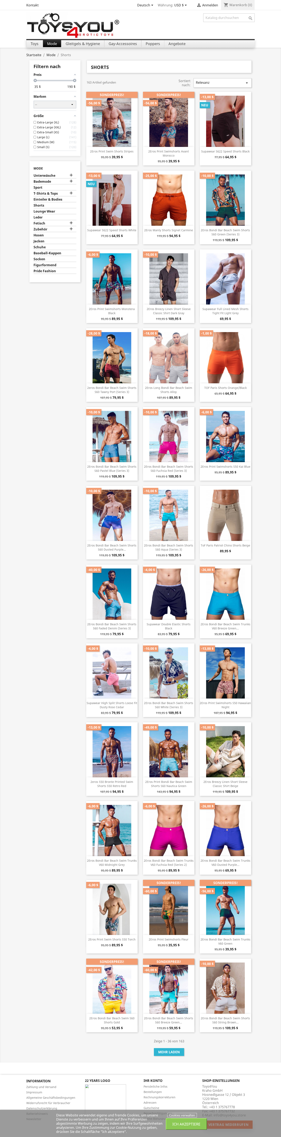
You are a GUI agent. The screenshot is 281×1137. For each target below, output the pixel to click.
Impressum (34, 1092)
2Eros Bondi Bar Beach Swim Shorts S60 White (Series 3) (168, 705)
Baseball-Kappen (47, 253)
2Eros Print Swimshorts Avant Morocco (168, 153)
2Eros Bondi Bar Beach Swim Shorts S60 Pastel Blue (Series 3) (111, 469)
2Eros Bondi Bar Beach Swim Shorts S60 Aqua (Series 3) (168, 547)
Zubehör (40, 229)
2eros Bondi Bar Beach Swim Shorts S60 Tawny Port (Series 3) (111, 390)
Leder (38, 217)
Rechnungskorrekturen (159, 1097)
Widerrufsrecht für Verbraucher (48, 1103)
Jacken (39, 241)
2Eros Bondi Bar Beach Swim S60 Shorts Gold (112, 1020)
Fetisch (39, 223)
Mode (38, 168)
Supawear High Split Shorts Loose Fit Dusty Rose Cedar (112, 705)
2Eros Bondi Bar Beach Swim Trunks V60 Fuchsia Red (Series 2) (169, 863)
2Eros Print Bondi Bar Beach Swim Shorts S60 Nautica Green (168, 784)
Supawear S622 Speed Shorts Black (225, 151)
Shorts (39, 205)
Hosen (39, 235)
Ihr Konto (153, 1080)
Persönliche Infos (155, 1086)
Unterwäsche (44, 175)
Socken (39, 259)
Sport (38, 187)
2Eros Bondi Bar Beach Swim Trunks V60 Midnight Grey (112, 863)
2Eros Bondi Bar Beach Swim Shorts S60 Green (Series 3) (225, 232)
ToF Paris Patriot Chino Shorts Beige (225, 545)
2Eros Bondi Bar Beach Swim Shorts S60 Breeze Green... (168, 1020)
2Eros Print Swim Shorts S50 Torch (112, 939)
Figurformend (45, 265)
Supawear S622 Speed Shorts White (111, 230)
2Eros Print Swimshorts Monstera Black (112, 311)
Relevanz (222, 82)
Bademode (42, 181)
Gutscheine (151, 1108)
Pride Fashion (45, 271)
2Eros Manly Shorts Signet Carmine (168, 230)
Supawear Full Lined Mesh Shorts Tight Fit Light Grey (225, 311)
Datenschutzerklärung (41, 1108)
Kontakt (32, 5)
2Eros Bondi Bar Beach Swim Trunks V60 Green (225, 941)
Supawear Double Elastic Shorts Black (168, 626)
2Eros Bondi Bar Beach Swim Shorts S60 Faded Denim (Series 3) (111, 626)
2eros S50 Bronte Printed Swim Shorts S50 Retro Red (112, 784)
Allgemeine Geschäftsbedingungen (50, 1098)
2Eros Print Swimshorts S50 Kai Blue (225, 467)
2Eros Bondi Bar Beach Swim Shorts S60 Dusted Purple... (111, 547)
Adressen (150, 1102)
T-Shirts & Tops (46, 193)
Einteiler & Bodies (48, 199)
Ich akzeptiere (186, 1124)
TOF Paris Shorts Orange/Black (225, 388)
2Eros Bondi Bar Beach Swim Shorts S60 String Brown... (225, 1020)
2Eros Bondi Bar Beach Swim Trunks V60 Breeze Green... (225, 626)
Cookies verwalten (182, 1115)
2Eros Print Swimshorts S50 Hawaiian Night (225, 705)
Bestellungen (153, 1092)
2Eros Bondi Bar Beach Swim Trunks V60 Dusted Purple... (225, 863)
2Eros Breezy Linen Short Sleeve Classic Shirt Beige (225, 784)
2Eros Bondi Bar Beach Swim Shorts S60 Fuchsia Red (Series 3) (168, 469)
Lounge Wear (44, 211)
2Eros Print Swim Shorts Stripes (112, 151)
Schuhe (40, 247)
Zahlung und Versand (41, 1087)
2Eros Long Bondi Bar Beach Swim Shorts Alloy (168, 390)
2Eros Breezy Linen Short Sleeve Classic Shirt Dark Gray (169, 311)
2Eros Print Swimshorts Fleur (168, 939)
